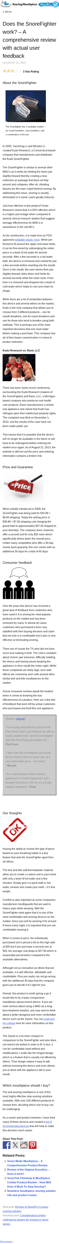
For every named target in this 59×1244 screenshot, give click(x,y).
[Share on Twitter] (15, 1145)
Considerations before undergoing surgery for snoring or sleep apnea (25, 1219)
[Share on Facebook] (6, 1145)
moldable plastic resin (27, 239)
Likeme (20, 718)
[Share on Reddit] (24, 1145)
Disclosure (6, 1241)
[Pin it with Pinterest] (33, 1145)
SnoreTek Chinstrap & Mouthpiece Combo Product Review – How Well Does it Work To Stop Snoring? (29, 1182)
